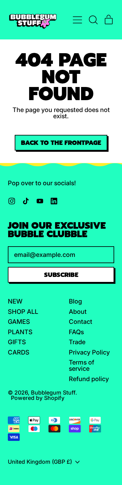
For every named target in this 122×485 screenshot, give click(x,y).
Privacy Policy (89, 352)
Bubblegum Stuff (53, 392)
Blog (75, 301)
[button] (93, 19)
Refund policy (89, 379)
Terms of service (81, 365)
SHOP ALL (23, 311)
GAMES (19, 321)
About (78, 311)
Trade (77, 342)
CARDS (18, 352)
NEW (15, 301)
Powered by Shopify (37, 398)
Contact (80, 321)
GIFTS (17, 342)
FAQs (76, 332)
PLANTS (20, 332)
